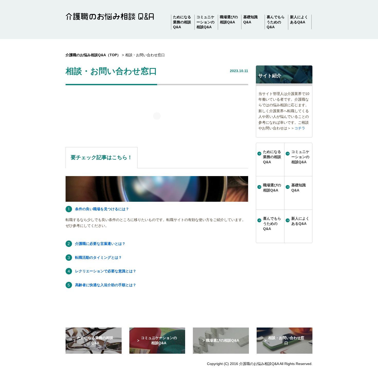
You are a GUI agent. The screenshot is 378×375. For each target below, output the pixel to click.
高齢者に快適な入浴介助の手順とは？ (105, 285)
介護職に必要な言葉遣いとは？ (100, 244)
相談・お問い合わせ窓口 (286, 340)
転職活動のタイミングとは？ (98, 257)
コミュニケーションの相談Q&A (205, 22)
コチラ (299, 128)
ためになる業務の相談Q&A (182, 22)
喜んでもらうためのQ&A (276, 22)
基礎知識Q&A (250, 19)
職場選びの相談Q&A (229, 19)
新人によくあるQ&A (299, 19)
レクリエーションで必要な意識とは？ (105, 271)
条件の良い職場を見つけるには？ (102, 209)
